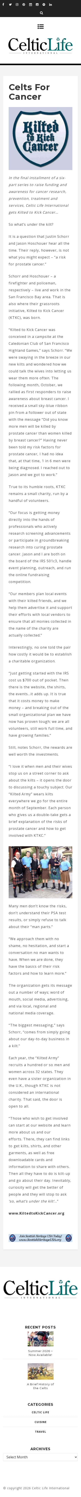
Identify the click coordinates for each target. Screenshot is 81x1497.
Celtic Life (40, 1412)
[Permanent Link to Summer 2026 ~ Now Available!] (41, 1345)
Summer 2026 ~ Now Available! (40, 1353)
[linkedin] (52, 4)
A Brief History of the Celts (40, 1386)
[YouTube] (39, 4)
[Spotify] (46, 4)
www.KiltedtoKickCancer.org (37, 1213)
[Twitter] (12, 4)
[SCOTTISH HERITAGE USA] (40, 1240)
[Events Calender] (32, 4)
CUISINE (41, 1422)
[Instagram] (19, 4)
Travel (40, 1432)
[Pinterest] (25, 4)
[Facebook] (5, 4)
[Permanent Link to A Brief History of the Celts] (41, 1378)
